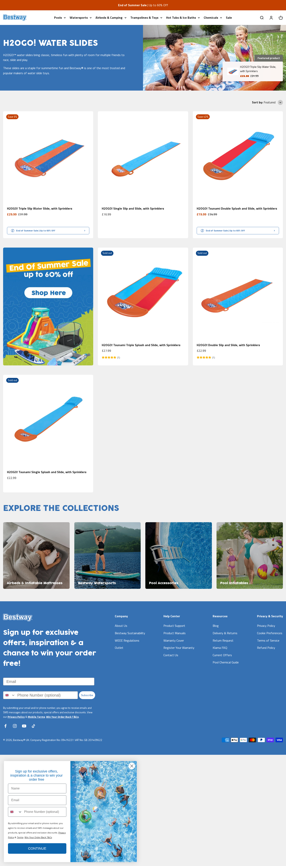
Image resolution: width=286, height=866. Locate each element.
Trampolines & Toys (144, 17)
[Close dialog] (131, 766)
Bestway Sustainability (130, 633)
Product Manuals (174, 633)
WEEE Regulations (127, 640)
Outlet (119, 647)
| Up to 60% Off (143, 5)
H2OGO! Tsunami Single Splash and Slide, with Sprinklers (46, 472)
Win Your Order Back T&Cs (62, 717)
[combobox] (9, 695)
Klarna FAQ (220, 647)
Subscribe (87, 695)
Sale (229, 17)
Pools (58, 17)
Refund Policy (266, 647)
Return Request (223, 640)
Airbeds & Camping (109, 17)
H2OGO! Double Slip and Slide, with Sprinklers (228, 345)
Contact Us (170, 655)
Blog (216, 625)
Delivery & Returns (225, 633)
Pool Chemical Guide (226, 662)
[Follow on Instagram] (14, 726)
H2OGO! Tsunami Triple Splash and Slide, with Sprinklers (141, 345)
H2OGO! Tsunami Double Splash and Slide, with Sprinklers (237, 208)
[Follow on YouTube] (24, 726)
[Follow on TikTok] (33, 726)
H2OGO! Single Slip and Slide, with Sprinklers (133, 208)
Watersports (79, 17)
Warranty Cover (173, 640)
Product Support (174, 625)
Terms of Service (268, 640)
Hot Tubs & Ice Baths (181, 17)
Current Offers (222, 655)
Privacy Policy (16, 717)
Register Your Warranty (178, 647)
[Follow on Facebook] (5, 726)
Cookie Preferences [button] (269, 633)
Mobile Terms (36, 717)
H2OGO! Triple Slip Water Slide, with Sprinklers (39, 208)
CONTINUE (37, 848)
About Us (121, 625)
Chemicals (211, 17)
